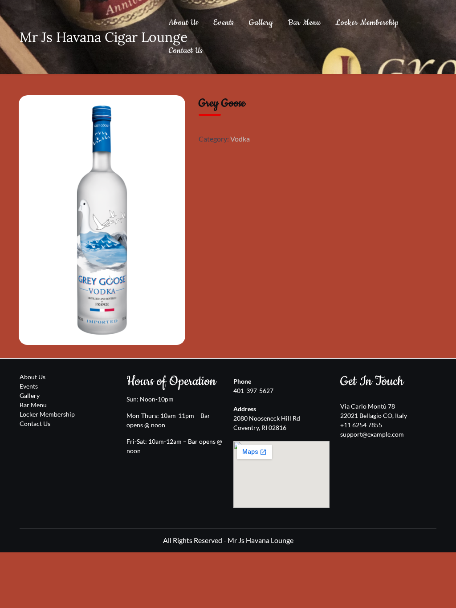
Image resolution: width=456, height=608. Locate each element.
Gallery (261, 22)
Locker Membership (367, 22)
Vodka (240, 138)
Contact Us (186, 50)
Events (223, 22)
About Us (184, 22)
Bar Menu (304, 22)
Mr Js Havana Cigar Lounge (103, 36)
